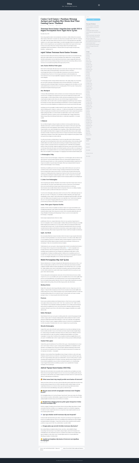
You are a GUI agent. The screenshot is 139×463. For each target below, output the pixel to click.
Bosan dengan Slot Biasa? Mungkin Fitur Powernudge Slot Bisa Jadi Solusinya (92, 46)
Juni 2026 (88, 56)
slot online (88, 150)
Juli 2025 (88, 72)
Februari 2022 (88, 134)
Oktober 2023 (88, 105)
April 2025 (88, 77)
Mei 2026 (88, 58)
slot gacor (88, 143)
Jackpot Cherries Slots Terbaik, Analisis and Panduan (73, 448)
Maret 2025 (88, 78)
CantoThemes (80, 460)
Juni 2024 (88, 92)
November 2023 (89, 103)
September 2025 (89, 69)
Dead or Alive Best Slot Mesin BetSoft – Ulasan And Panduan (50, 449)
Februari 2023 (88, 117)
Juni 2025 (88, 74)
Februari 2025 (89, 80)
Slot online (88, 156)
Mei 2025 (88, 75)
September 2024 (89, 88)
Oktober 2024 (88, 86)
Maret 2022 (88, 133)
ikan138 (87, 140)
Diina (69, 3)
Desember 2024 (89, 83)
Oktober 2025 (88, 67)
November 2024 (89, 84)
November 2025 (89, 66)
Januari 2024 (88, 100)
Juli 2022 (88, 128)
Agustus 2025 (88, 70)
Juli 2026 (88, 55)
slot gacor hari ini (89, 153)
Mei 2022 (88, 130)
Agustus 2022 (88, 127)
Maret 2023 (88, 116)
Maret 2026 (88, 60)
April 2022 (88, 131)
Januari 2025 (88, 81)
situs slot (88, 147)
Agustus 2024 (88, 89)
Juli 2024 (88, 91)
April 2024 (88, 95)
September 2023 (89, 106)
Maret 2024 (88, 97)
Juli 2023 (87, 109)
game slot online (45, 442)
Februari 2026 (88, 61)
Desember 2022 (89, 120)
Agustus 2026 (88, 53)
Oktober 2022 (88, 123)
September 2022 (89, 125)
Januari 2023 (88, 119)
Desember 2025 (89, 64)
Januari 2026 (88, 63)
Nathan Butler (51, 25)
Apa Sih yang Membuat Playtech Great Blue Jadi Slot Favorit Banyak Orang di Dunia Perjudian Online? (93, 41)
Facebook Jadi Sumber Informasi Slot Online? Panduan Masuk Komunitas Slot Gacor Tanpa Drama (93, 37)
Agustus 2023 (88, 108)
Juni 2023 (88, 111)
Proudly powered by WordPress (62, 460)
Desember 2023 (89, 102)
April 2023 (88, 114)
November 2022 (89, 122)
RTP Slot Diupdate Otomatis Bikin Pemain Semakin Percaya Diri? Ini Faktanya (92, 27)
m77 (67, 247)
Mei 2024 (88, 94)
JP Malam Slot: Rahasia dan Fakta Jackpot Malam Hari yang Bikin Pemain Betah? (93, 32)
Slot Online (59, 25)
